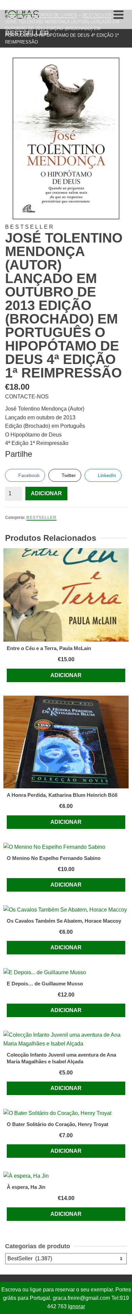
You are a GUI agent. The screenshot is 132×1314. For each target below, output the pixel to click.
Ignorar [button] (76, 1306)
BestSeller (41, 517)
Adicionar (46, 493)
